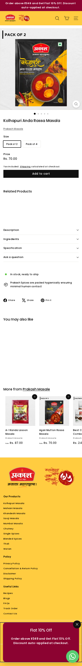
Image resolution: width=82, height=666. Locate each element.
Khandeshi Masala (14, 513)
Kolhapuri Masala (13, 503)
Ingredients (11, 239)
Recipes (8, 593)
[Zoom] (76, 104)
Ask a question (13, 257)
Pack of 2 (12, 144)
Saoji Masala (11, 518)
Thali (6, 543)
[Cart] (66, 18)
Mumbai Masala (13, 523)
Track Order (10, 608)
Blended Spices (12, 538)
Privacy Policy (11, 563)
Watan (7, 548)
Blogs (6, 598)
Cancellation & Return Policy (20, 568)
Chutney (8, 528)
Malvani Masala (12, 508)
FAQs (6, 603)
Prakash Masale (13, 128)
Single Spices (11, 533)
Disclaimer (9, 573)
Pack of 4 (32, 144)
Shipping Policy (12, 578)
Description (11, 230)
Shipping (25, 166)
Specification (12, 248)
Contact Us (10, 613)
